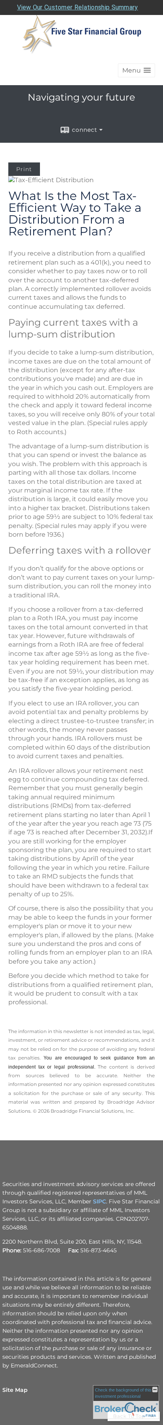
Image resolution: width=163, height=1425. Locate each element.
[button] (136, 70)
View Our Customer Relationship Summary (77, 7)
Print (24, 169)
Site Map (15, 1389)
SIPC (99, 1201)
